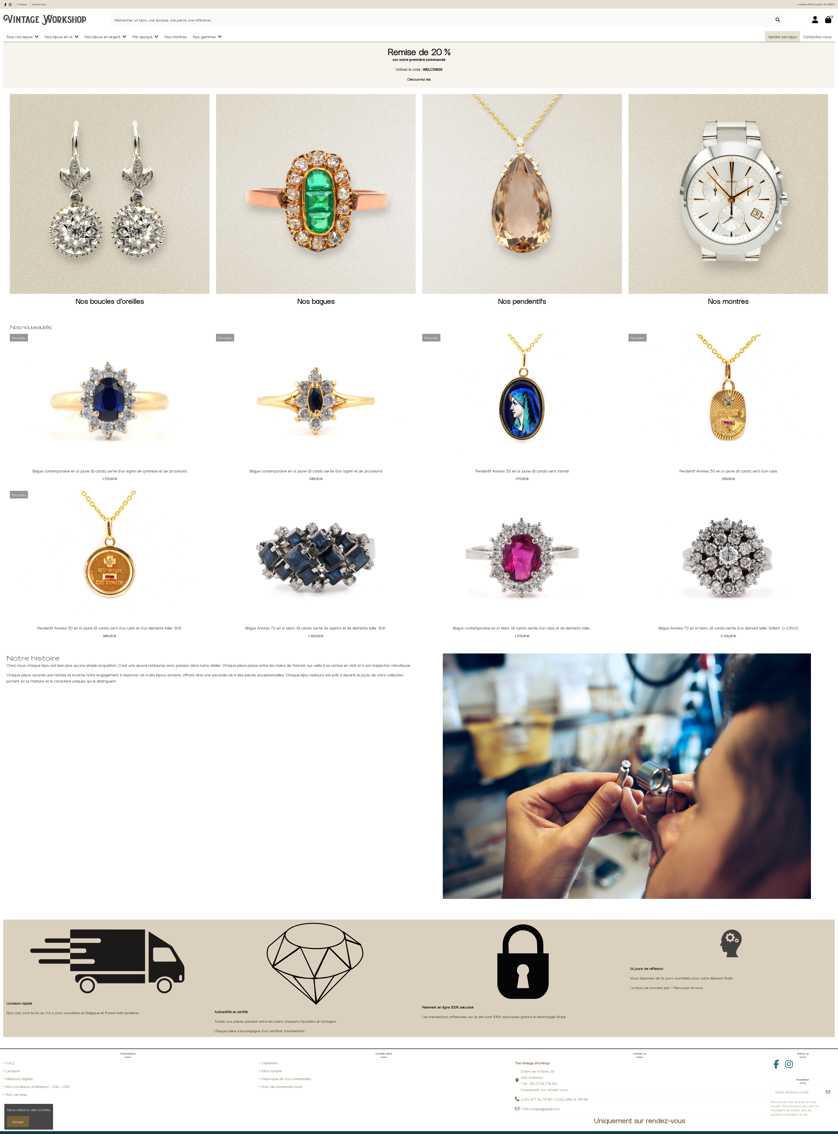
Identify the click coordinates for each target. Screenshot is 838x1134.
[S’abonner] (828, 1092)
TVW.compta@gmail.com (540, 1109)
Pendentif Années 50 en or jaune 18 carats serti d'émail (522, 471)
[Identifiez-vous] (815, 20)
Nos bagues (316, 300)
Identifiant (270, 1063)
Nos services (39, 4)
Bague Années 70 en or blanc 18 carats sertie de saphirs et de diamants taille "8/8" (316, 628)
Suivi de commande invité (282, 1086)
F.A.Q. (10, 1063)
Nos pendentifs (522, 300)
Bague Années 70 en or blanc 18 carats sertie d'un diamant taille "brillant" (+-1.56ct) (728, 628)
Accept (18, 1121)
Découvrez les (419, 79)
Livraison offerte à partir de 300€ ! (816, 4)
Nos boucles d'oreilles (110, 300)
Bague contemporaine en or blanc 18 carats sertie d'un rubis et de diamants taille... (522, 628)
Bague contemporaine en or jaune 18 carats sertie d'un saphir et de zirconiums (316, 471)
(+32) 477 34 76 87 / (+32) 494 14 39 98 (554, 1099)
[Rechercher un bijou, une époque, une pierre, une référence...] (777, 20)
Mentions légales (19, 1078)
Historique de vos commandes (286, 1078)
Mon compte (272, 1071)
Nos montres (728, 300)
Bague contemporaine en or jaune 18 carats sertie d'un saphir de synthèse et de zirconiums (110, 471)
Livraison (13, 1071)
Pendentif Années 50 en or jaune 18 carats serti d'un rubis (728, 471)
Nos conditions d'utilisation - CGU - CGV (38, 1086)
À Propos (22, 4)
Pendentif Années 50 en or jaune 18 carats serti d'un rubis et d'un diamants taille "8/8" (109, 628)
